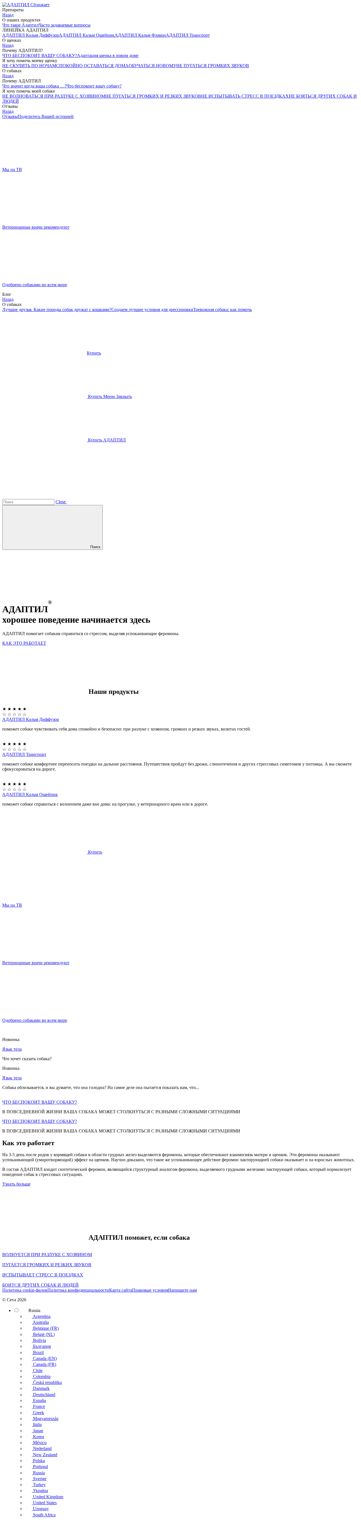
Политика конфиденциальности (78, 1290)
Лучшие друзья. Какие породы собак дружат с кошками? (56, 309)
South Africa (44, 1514)
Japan (37, 1430)
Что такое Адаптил (20, 25)
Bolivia (39, 1340)
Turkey (39, 1484)
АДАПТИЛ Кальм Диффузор (30, 719)
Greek (38, 1412)
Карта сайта (120, 1290)
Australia (40, 1322)
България (41, 1346)
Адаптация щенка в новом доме (107, 55)
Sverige (39, 1478)
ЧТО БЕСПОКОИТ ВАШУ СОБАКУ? (39, 55)
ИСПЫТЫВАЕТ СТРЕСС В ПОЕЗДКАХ (42, 1274)
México (39, 1442)
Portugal (40, 1466)
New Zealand (44, 1454)
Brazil (38, 1352)
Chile (37, 1370)
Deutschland (43, 1394)
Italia (37, 1424)
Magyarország (45, 1418)
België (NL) (43, 1334)
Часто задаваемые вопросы (65, 25)
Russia (33, 1310)
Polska (38, 1460)
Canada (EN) (44, 1358)
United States (44, 1502)
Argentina (41, 1316)
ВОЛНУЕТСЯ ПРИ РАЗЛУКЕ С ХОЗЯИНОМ (47, 1254)
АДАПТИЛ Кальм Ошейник (30, 794)
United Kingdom (47, 1496)
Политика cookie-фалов (24, 1290)
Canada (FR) (44, 1364)
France (38, 1406)
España (39, 1400)
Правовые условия (150, 1290)
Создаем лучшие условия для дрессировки (152, 309)
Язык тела (12, 1049)
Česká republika (47, 1382)
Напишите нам (182, 1290)
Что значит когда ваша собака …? (34, 86)
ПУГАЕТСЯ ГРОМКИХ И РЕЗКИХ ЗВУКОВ (46, 1264)
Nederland (42, 1448)
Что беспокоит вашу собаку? (94, 86)
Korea (38, 1436)
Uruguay (40, 1508)
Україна (40, 1490)
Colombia (41, 1376)
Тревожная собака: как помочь (222, 309)
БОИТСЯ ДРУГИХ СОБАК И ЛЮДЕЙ (40, 1285)
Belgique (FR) (45, 1328)
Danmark (41, 1388)
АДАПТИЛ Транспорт (24, 754)
